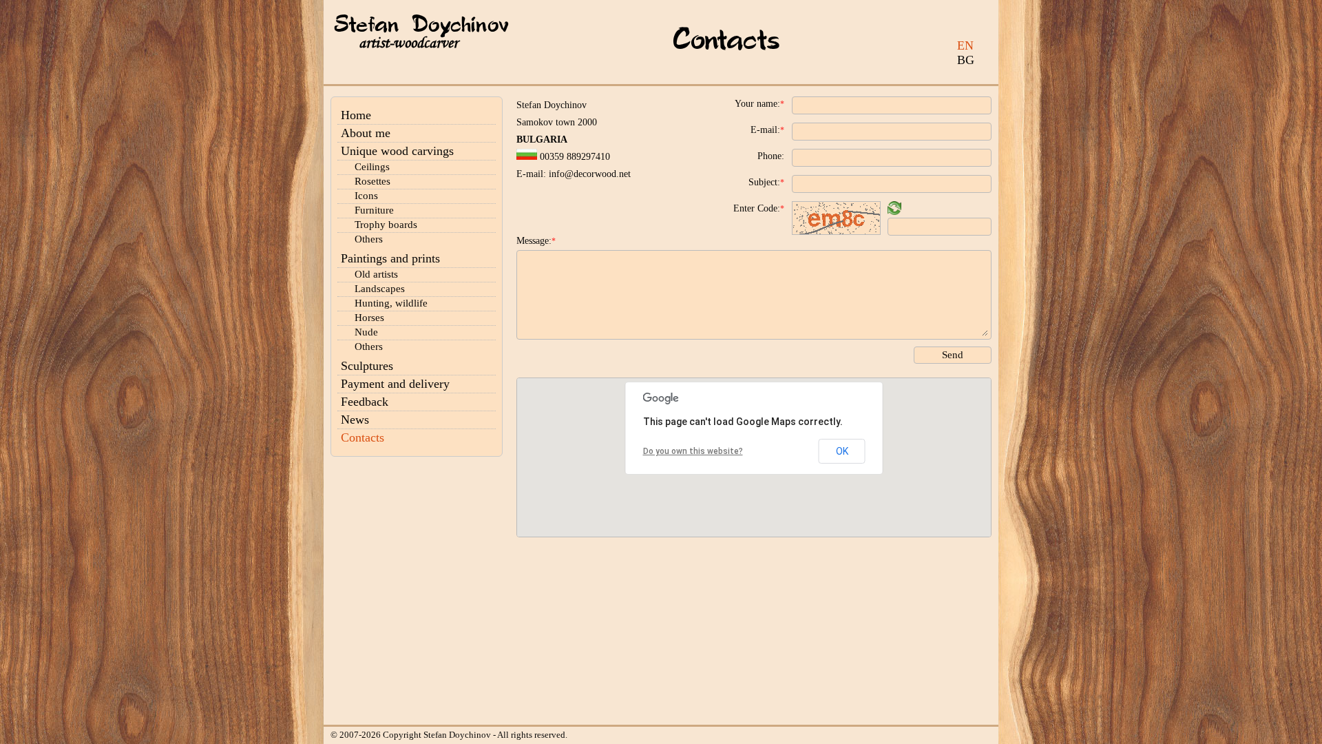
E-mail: (767, 130)
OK (842, 451)
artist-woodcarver (408, 43)
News (355, 419)
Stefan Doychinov (421, 25)
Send (952, 354)
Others (369, 239)
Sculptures (367, 366)
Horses (369, 317)
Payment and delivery (395, 384)
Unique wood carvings (397, 151)
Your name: (759, 104)
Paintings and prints (390, 258)
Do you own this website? (693, 451)
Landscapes (380, 288)
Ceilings (372, 166)
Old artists (376, 274)
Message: (536, 241)
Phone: (770, 156)
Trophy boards (386, 224)
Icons (366, 195)
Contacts (362, 437)
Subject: (766, 182)
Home (356, 115)
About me (365, 133)
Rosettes (372, 181)
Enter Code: (758, 208)
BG (965, 60)
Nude (366, 332)
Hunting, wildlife (391, 303)
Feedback (364, 402)
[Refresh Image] (894, 211)
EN (965, 45)
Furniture (374, 210)
